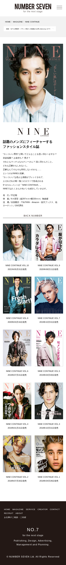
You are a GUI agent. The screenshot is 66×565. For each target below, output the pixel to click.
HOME (7, 509)
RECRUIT (8, 513)
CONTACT (55, 509)
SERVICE (30, 509)
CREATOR (43, 509)
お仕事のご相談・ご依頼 (15, 517)
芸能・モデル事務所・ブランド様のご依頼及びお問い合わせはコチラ (28, 29)
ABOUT (19, 513)
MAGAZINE (18, 509)
